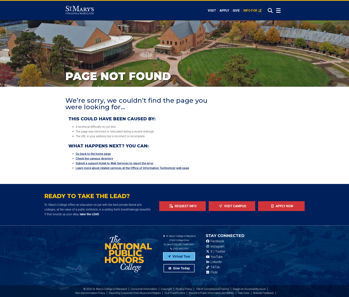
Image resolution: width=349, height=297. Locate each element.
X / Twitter (217, 251)
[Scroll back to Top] (340, 288)
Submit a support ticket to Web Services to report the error (114, 163)
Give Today (181, 268)
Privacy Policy (184, 289)
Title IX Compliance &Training (212, 289)
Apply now (284, 206)
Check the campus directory (94, 158)
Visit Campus (234, 206)
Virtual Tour (181, 256)
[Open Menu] (278, 10)
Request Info (185, 206)
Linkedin (216, 262)
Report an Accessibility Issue (249, 289)
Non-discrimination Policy (90, 293)
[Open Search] (269, 10)
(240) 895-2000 (180, 248)
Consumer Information (144, 289)
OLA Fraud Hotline (175, 293)
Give (236, 10)
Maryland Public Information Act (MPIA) (211, 293)
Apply (224, 10)
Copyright (166, 289)
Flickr (214, 272)
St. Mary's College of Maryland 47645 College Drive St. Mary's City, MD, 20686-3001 (180, 240)
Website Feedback (263, 293)
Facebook (217, 241)
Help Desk (243, 293)
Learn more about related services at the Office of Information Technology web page (132, 168)
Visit (212, 10)
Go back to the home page (93, 154)
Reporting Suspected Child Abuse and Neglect (135, 293)
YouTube (216, 257)
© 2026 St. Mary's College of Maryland (105, 289)
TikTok (215, 267)
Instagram (217, 246)
